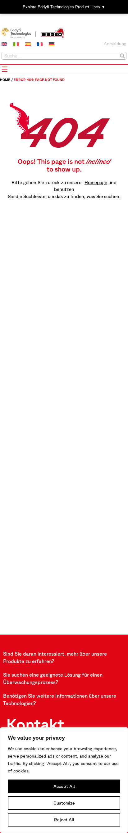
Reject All (64, 819)
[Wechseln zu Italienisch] (16, 44)
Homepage (96, 182)
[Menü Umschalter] (5, 69)
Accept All (64, 786)
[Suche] (122, 55)
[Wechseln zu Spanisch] (28, 44)
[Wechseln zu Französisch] (40, 44)
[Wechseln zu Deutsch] (51, 44)
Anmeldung (115, 43)
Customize (64, 803)
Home (5, 80)
